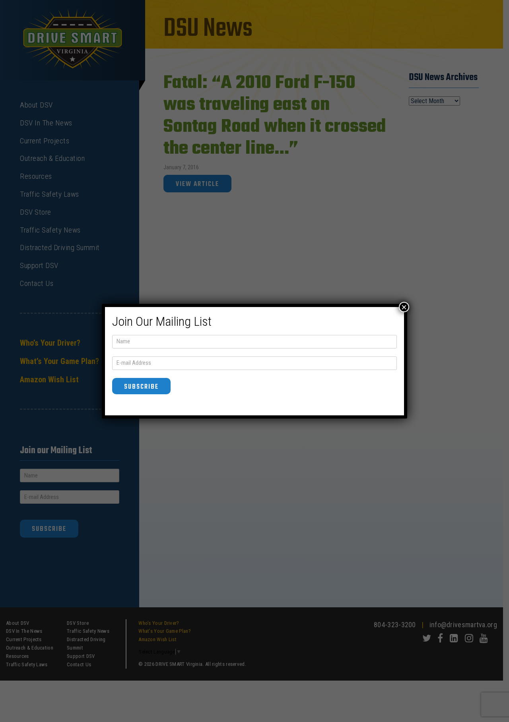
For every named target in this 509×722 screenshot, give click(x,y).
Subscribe (141, 387)
